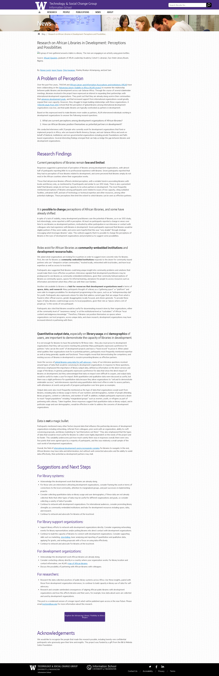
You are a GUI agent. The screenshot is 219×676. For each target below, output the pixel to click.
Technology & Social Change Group (73, 3)
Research (52, 12)
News (98, 12)
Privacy (161, 671)
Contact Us (132, 671)
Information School (60, 7)
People (66, 12)
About (110, 12)
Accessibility (148, 671)
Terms (172, 671)
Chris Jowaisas (69, 70)
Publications (82, 12)
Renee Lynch (45, 70)
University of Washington (45, 6)
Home (40, 11)
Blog (43, 34)
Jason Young (57, 70)
